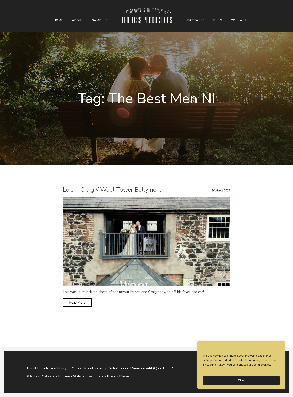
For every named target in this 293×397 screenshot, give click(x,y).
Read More (77, 302)
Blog (217, 20)
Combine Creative (118, 376)
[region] (241, 365)
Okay (241, 380)
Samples (99, 20)
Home (58, 20)
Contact (239, 20)
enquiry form (110, 368)
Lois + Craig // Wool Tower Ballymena (113, 190)
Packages (196, 20)
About (78, 20)
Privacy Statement (75, 376)
